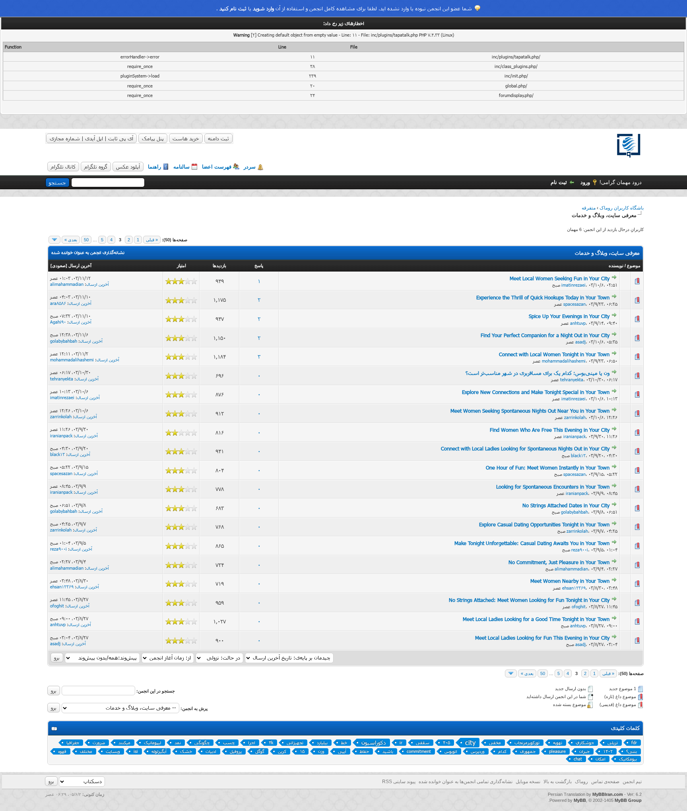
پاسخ (258, 265)
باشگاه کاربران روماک (622, 208)
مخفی (495, 742)
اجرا (251, 742)
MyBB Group (628, 800)
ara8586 (58, 303)
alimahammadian (66, 284)
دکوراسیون (373, 742)
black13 (578, 455)
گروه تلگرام (95, 166)
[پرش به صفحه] (54, 240)
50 (86, 239)
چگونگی (202, 742)
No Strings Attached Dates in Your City (565, 505)
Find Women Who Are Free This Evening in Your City (549, 430)
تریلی (612, 742)
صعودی (59, 265)
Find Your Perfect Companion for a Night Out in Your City (545, 335)
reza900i (579, 549)
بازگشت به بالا (557, 781)
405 (446, 742)
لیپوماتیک (152, 742)
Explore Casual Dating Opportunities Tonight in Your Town (544, 524)
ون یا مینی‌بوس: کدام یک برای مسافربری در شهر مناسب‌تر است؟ (537, 373)
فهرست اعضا (216, 167)
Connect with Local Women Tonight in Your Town (554, 354)
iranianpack (574, 436)
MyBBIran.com (607, 794)
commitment (419, 751)
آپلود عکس (128, 166)
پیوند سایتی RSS (398, 781)
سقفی (422, 742)
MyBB (580, 800)
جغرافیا (72, 742)
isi (136, 751)
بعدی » (70, 239)
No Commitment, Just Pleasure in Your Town (558, 562)
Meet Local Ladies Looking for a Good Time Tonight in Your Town (536, 619)
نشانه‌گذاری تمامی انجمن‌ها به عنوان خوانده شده (465, 781)
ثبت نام (559, 182)
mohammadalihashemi (564, 360)
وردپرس (478, 751)
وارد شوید (263, 8)
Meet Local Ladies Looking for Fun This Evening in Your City (542, 637)
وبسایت (113, 751)
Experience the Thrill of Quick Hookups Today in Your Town (542, 297)
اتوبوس (450, 751)
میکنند (124, 742)
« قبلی (152, 239)
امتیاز (181, 265)
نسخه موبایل (528, 781)
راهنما (154, 167)
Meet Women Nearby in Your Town (569, 581)
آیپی (342, 751)
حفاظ (364, 751)
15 (302, 751)
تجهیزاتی (295, 742)
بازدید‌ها (219, 265)
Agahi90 (58, 321)
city (470, 742)
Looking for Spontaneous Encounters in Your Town (552, 486)
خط (344, 742)
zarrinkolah (575, 417)
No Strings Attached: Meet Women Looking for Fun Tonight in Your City (529, 600)
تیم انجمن (632, 781)
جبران (584, 751)
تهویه (557, 742)
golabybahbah (63, 340)
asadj (580, 341)
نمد (178, 742)
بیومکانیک (628, 758)
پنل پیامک (153, 138)
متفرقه (589, 208)
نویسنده (616, 265)
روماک (581, 781)
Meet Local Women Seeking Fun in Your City (559, 278)
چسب (229, 742)
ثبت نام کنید (232, 8)
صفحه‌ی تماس (605, 781)
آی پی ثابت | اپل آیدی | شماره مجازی (91, 138)
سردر (250, 167)
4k (271, 742)
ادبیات (211, 751)
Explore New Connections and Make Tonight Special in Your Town (535, 392)
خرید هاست (186, 138)
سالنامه (181, 167)
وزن (321, 751)
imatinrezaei (573, 284)
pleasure (557, 751)
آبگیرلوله (159, 751)
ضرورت (99, 742)
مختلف (86, 751)
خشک (186, 751)
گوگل (259, 751)
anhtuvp (578, 323)
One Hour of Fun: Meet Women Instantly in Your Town (547, 467)
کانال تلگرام (63, 166)
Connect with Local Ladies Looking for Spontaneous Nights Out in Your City (525, 448)
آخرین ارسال (79, 265)
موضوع (633, 265)
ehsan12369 (574, 587)
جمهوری (528, 751)
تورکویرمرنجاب (527, 742)
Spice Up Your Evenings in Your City (569, 316)
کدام (502, 751)
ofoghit (579, 606)
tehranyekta (571, 379)
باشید (387, 751)
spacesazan (574, 304)
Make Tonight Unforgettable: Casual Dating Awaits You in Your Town (531, 543)
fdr (634, 742)
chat (578, 758)
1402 (608, 751)
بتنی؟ (631, 751)
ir (401, 742)
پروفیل (236, 751)
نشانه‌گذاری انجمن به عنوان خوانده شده (87, 252)
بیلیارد (322, 742)
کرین (282, 751)
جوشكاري (585, 742)
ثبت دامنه (218, 138)
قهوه (62, 751)
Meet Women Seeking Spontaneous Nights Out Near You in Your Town (529, 410)
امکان (600, 758)
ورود (585, 182)
